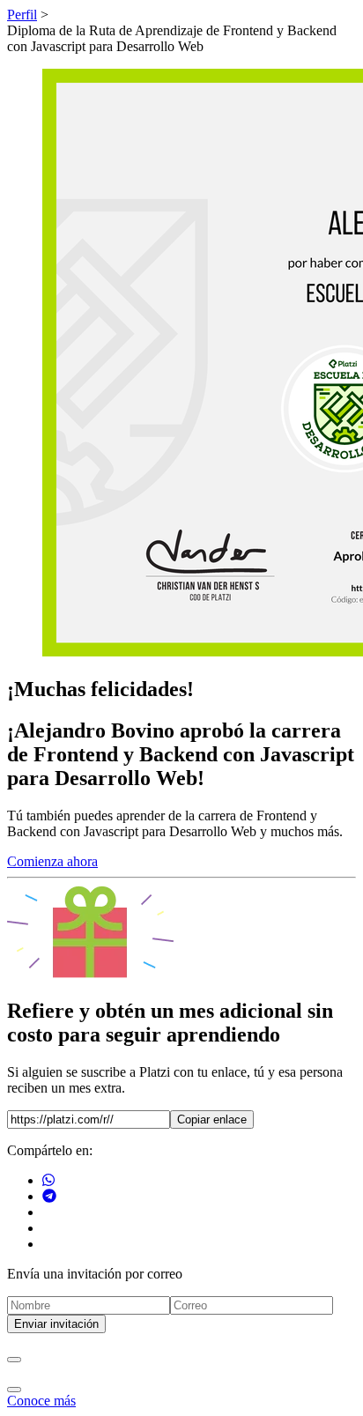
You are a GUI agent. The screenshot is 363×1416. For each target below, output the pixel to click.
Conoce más (41, 1400)
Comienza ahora (52, 861)
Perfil (22, 14)
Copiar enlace (212, 1119)
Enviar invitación (56, 1324)
